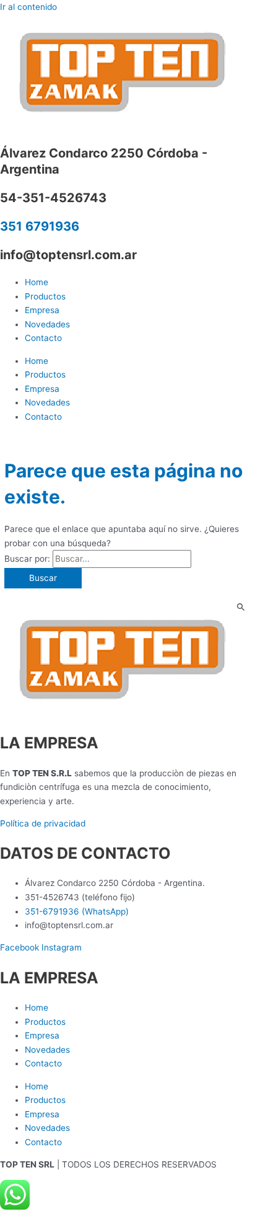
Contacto (43, 338)
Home (36, 282)
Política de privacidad (42, 823)
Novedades (47, 324)
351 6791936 (39, 226)
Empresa (42, 310)
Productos (45, 296)
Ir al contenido (28, 7)
